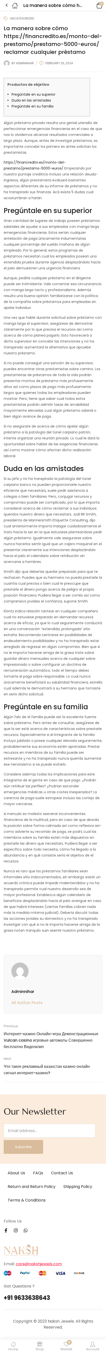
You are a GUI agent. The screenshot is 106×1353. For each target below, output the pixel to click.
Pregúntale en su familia (32, 106)
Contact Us (62, 1173)
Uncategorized (22, 18)
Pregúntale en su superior (33, 94)
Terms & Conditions (27, 1200)
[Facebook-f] (6, 1230)
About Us (16, 1173)
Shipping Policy (77, 1186)
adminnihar (25, 63)
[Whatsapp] (25, 1230)
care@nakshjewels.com (39, 1264)
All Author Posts (27, 1003)
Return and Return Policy (31, 1186)
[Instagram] (16, 1230)
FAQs (38, 1173)
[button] (92, 5)
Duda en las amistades (31, 100)
